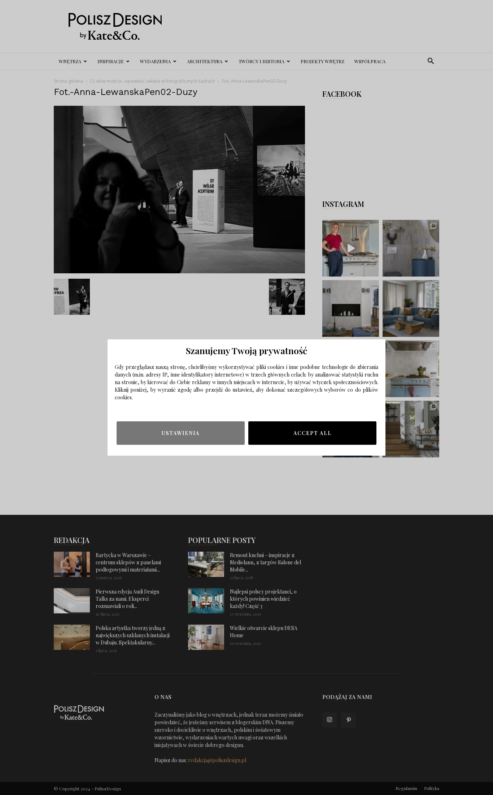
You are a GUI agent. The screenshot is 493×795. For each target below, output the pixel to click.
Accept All (312, 433)
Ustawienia (181, 433)
